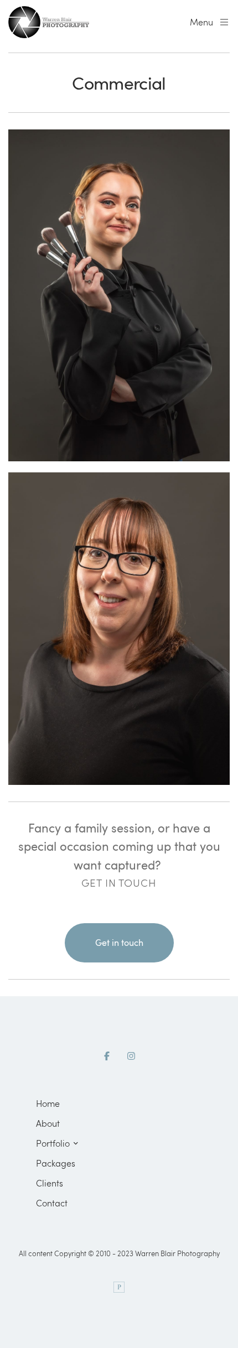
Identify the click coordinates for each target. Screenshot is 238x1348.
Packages (55, 1163)
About (48, 1123)
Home (48, 1103)
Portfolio (53, 1143)
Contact (52, 1203)
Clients (49, 1183)
